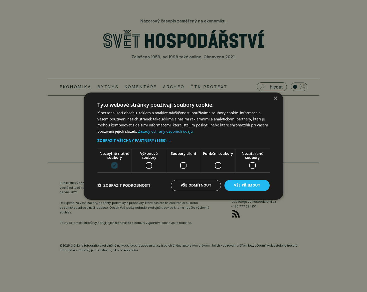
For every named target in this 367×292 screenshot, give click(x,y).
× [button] (275, 98)
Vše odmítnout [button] (196, 185)
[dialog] (183, 145)
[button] (183, 140)
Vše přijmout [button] (247, 185)
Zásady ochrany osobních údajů (165, 131)
